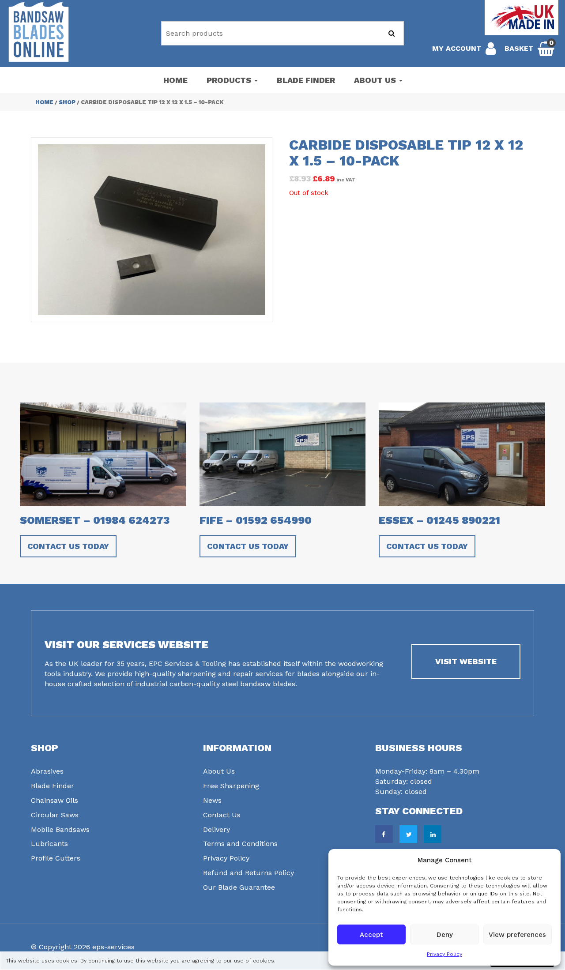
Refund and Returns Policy (248, 872)
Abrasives (47, 771)
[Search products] (392, 33)
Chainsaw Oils (54, 800)
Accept (371, 935)
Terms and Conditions (240, 843)
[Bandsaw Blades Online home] (39, 32)
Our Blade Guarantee (239, 887)
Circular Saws (55, 815)
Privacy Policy (444, 954)
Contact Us (222, 815)
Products (230, 80)
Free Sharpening (231, 786)
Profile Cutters (55, 858)
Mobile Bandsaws (60, 829)
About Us (376, 80)
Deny (445, 935)
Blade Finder (306, 80)
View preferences (517, 935)
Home (175, 80)
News (212, 800)
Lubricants (49, 843)
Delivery (216, 829)
